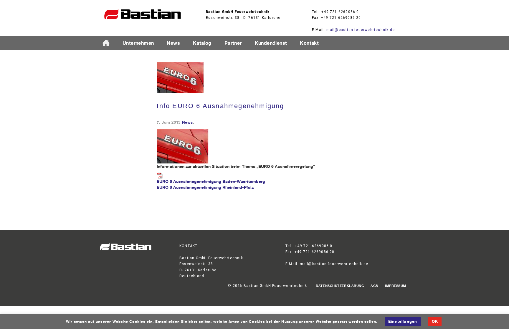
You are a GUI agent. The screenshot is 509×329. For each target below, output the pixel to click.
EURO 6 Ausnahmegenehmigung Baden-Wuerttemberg (211, 181)
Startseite (108, 43)
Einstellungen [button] (402, 321)
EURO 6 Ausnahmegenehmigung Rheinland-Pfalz (205, 187)
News (173, 43)
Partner (233, 43)
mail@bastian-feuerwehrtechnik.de (360, 30)
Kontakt (309, 43)
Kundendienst (271, 43)
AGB (374, 286)
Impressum (395, 286)
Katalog (202, 43)
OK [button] (435, 321)
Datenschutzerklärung (340, 286)
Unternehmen (138, 43)
